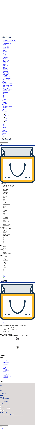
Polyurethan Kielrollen (6, 86)
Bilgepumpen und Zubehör (7, 60)
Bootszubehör (3, 56)
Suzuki (4, 53)
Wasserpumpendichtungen (6, 76)
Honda (4, 50)
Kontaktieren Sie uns (4, 131)
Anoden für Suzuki (6, 45)
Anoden (3, 39)
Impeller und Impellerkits (6, 362)
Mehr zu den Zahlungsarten (3, 412)
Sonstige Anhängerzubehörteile (7, 89)
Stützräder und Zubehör (6, 90)
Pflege (3, 363)
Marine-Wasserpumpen (6, 70)
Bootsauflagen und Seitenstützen (7, 83)
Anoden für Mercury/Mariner (7, 43)
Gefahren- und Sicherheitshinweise (4, 398)
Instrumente (3, 123)
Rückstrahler (5, 87)
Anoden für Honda (6, 42)
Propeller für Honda (5, 377)
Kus (4, 125)
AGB (0, 392)
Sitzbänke (4, 102)
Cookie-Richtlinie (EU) (3, 393)
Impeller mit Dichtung (6, 105)
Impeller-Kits (5, 107)
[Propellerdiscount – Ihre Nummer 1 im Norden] (6, 38)
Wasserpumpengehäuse (6, 109)
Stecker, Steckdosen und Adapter (7, 88)
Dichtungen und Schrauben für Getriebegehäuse (9, 67)
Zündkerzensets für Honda (7, 77)
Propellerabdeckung (6, 73)
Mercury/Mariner (5, 51)
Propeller (3, 322)
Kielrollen (4, 84)
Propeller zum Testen (3, 397)
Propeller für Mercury (5, 373)
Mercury (6, 112)
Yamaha (4, 55)
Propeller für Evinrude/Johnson (7, 376)
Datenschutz (1, 395)
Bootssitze (4, 368)
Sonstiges (4, 66)
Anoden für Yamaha (6, 47)
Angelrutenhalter (5, 57)
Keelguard (4, 63)
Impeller (3, 104)
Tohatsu (4, 54)
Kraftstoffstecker (5, 69)
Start (2, 321)
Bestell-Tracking (4, 133)
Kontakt (1, 394)
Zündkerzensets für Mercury (7, 78)
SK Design (1, 403)
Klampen (4, 64)
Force (4, 93)
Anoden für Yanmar (6, 48)
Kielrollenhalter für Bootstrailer (7, 85)
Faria (4, 124)
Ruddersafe (4, 371)
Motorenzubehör (5, 71)
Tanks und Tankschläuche (6, 74)
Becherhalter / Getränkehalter (7, 59)
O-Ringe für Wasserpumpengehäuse (8, 108)
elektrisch (4, 62)
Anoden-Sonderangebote (6, 364)
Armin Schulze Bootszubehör (4, 401)
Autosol (4, 126)
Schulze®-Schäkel (5, 65)
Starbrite (4, 127)
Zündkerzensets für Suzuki (7, 80)
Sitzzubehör (5, 103)
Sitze (2, 100)
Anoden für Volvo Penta (6, 46)
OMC (4, 96)
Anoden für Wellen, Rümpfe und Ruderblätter (9, 41)
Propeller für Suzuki (5, 375)
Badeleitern (4, 58)
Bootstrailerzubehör (5, 366)
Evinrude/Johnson (5, 49)
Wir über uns (3, 130)
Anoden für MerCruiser (6, 44)
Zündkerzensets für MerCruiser (7, 79)
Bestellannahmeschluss (3, 388)
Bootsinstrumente (5, 369)
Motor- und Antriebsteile (6, 370)
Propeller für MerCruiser (6, 374)
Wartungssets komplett (6, 115)
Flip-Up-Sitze (5, 101)
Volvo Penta (5, 98)
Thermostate (5, 75)
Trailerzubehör (4, 82)
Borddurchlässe (5, 61)
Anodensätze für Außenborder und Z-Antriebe (9, 40)
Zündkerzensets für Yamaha (7, 81)
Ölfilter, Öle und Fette (6, 72)
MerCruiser (4, 52)
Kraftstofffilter (5, 68)
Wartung (3, 110)
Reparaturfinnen (4, 91)
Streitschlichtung (2, 396)
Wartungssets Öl (5, 111)
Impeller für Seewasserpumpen (7, 106)
